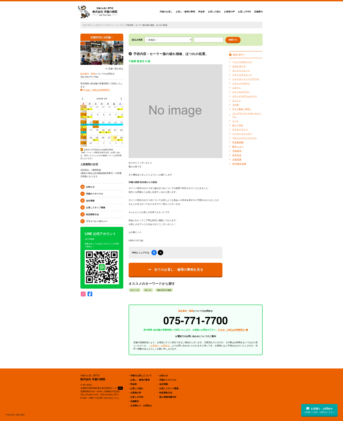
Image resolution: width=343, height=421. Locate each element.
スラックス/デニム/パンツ (244, 96)
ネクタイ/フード (240, 129)
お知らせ (90, 186)
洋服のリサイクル (94, 193)
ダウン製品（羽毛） (242, 109)
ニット (235, 120)
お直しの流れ (214, 11)
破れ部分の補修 (164, 290)
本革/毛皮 (236, 155)
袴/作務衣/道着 (239, 163)
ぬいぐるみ (237, 125)
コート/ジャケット (241, 70)
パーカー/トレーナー (242, 133)
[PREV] (82, 98)
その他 (235, 104)
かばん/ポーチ (239, 66)
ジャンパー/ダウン (241, 83)
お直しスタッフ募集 (95, 207)
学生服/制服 (238, 142)
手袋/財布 (236, 150)
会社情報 (90, 200)
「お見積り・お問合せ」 (160, 345)
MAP (120, 388)
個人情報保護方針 (167, 396)
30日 (122, 25)
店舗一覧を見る (115, 68)
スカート (236, 87)
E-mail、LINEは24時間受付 (97, 89)
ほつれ (148, 290)
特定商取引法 (92, 214)
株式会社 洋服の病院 (104, 11)
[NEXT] (120, 98)
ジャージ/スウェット (242, 74)
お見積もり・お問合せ (141, 405)
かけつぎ (135, 290)
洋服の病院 (87, 25)
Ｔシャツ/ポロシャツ (242, 61)
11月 (116, 25)
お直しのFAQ (244, 11)
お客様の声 (229, 11)
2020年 (108, 25)
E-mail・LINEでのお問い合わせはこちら (99, 397)
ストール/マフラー (241, 91)
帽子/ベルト (238, 146)
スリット (236, 100)
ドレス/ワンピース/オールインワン (246, 115)
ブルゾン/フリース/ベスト (244, 137)
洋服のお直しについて (141, 375)
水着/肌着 (236, 159)
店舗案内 (258, 11)
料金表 (201, 11)
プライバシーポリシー (96, 221)
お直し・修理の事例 (185, 11)
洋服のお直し (166, 11)
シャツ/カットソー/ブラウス (245, 79)
